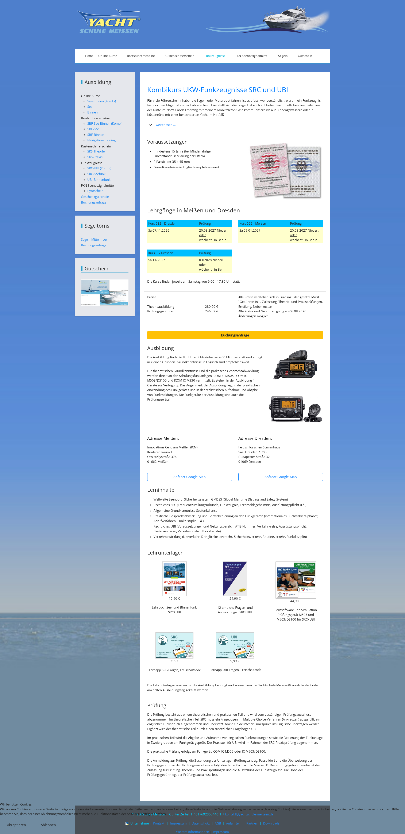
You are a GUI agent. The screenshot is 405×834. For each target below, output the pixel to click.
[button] (235, 125)
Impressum (220, 832)
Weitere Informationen (192, 832)
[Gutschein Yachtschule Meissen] (104, 292)
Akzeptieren (16, 825)
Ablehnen (48, 825)
